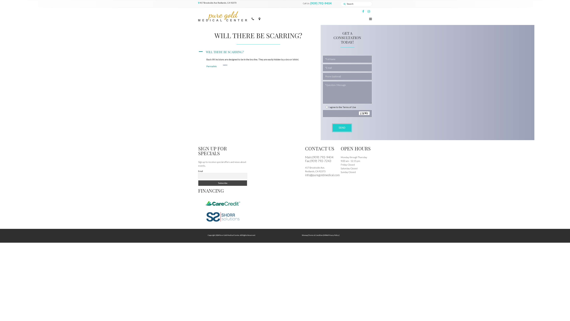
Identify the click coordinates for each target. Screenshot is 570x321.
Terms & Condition (316, 235)
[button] (258, 52)
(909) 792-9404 (321, 3)
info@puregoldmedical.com (322, 175)
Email (200, 171)
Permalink (211, 66)
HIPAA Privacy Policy (331, 235)
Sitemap (305, 235)
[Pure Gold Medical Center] (222, 16)
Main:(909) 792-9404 (319, 157)
